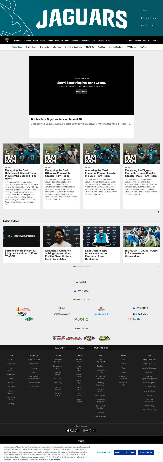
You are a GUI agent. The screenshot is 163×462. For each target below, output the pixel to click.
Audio (123, 372)
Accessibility (57, 383)
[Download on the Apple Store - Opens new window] (72, 431)
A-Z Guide (57, 378)
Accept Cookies (146, 452)
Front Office (11, 387)
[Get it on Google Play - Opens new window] (90, 432)
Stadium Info (34, 364)
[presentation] (159, 212)
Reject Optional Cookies (124, 452)
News (123, 360)
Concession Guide (34, 382)
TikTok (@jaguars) (149, 382)
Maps (34, 372)
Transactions (10, 364)
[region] (81, 452)
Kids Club (100, 412)
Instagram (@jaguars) (149, 368)
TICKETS (79, 355)
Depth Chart (11, 374)
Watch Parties (34, 387)
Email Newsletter (149, 391)
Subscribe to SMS (149, 387)
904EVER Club (100, 416)
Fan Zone (100, 366)
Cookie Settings (103, 452)
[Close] (159, 452)
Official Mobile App (149, 360)
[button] (81, 91)
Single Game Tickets (78, 368)
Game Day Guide (34, 360)
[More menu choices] (113, 40)
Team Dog (10, 403)
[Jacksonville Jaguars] (81, 442)
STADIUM (58, 355)
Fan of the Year (100, 395)
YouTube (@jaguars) (149, 364)
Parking (34, 368)
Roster (11, 360)
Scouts (10, 382)
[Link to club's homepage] (7, 40)
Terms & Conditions (149, 410)
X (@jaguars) (149, 372)
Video (124, 368)
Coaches (11, 378)
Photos (123, 364)
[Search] (127, 40)
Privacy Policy (149, 405)
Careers (149, 395)
